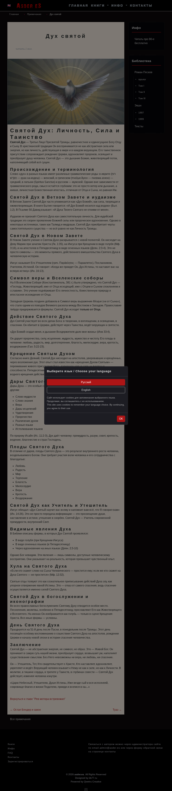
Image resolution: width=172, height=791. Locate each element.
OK (121, 418)
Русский (86, 382)
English (86, 390)
